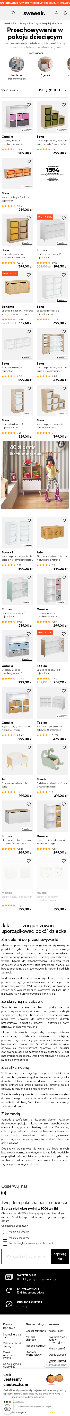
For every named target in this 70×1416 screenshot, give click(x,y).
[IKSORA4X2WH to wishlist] (29, 520)
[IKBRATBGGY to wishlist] (64, 747)
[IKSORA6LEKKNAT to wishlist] (64, 105)
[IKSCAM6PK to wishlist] (29, 105)
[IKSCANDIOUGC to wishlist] (29, 577)
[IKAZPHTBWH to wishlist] (29, 747)
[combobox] (60, 90)
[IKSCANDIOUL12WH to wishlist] (64, 218)
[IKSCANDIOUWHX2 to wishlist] (64, 691)
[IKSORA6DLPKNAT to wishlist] (29, 161)
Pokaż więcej (35, 53)
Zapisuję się (59, 1256)
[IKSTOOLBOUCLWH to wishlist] (29, 861)
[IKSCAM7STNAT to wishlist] (64, 804)
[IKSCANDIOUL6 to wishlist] (64, 634)
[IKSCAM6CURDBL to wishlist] (29, 634)
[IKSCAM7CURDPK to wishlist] (64, 577)
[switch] (7, 1409)
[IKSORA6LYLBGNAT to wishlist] (29, 218)
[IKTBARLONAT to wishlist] (64, 520)
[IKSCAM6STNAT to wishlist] (29, 691)
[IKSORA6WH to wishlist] (29, 332)
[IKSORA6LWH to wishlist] (64, 275)
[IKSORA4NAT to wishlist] (29, 388)
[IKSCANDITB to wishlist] (29, 804)
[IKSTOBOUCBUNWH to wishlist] (64, 861)
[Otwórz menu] (5, 13)
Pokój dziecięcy (19, 23)
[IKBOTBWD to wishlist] (29, 275)
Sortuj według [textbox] (61, 90)
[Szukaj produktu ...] (13, 13)
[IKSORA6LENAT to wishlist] (64, 388)
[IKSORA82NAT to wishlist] (64, 332)
